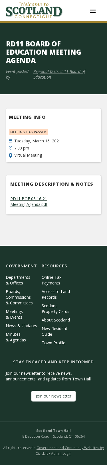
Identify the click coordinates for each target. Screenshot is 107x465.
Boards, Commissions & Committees (19, 297)
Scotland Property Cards (55, 308)
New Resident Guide (54, 331)
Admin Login (61, 453)
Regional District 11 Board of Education (59, 74)
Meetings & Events (14, 314)
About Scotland (56, 320)
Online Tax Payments (51, 280)
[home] (34, 11)
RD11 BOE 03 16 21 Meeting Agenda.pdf (28, 201)
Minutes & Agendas (16, 337)
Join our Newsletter (53, 396)
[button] (92, 10)
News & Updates (21, 325)
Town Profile (53, 342)
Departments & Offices (18, 280)
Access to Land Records (56, 294)
